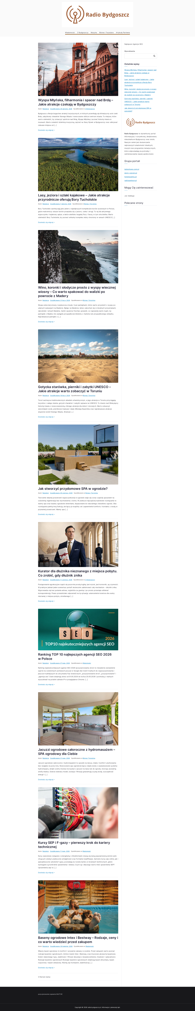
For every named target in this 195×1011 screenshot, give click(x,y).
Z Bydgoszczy (82, 33)
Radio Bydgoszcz (131, 134)
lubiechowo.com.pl (131, 169)
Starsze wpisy (44, 977)
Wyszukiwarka (129, 51)
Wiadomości (70, 33)
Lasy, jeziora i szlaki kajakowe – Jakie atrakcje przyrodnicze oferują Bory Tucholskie (139, 82)
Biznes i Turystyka (106, 33)
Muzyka (94, 33)
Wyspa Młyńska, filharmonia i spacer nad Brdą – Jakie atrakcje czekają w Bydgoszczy (140, 73)
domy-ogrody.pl (130, 173)
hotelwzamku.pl (130, 177)
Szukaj (154, 56)
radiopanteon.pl (130, 180)
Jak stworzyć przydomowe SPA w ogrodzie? (73, 489)
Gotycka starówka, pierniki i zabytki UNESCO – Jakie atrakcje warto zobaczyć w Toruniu (138, 101)
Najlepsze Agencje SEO (133, 44)
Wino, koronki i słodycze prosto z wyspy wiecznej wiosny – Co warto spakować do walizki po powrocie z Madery (77, 291)
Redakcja (46, 109)
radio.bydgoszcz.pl (94, 1007)
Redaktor (46, 493)
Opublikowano (61, 109)
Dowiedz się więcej (45, 130)
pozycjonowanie (43, 994)
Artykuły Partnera (123, 33)
